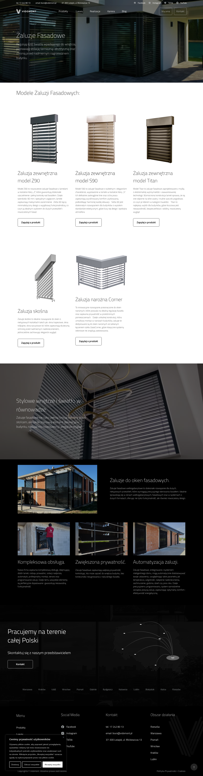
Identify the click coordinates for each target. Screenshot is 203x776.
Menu (20, 715)
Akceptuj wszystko (52, 764)
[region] (36, 752)
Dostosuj (15, 764)
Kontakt (112, 714)
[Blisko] (63, 737)
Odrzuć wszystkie (31, 764)
